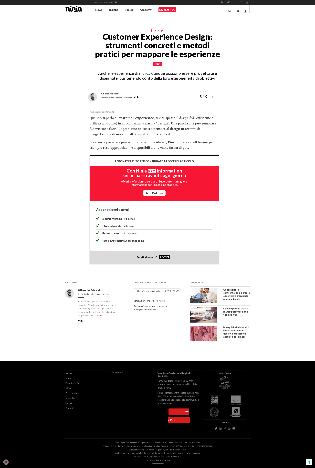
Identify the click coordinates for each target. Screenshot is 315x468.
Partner (69, 403)
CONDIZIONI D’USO (157, 457)
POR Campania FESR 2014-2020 (157, 460)
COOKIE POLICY (174, 457)
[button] (214, 96)
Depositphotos (157, 464)
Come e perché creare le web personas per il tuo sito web (235, 311)
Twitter (161, 300)
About (68, 378)
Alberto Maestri (90, 290)
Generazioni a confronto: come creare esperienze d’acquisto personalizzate (236, 294)
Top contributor (73, 393)
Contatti (69, 408)
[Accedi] (246, 9)
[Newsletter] (229, 9)
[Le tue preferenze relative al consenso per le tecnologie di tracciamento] (309, 462)
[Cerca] (238, 9)
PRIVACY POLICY (141, 457)
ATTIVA (152, 193)
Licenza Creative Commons (188, 453)
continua (99, 315)
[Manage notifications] (6, 462)
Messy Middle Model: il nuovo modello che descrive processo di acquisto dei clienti (236, 332)
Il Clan (68, 388)
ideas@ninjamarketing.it (145, 309)
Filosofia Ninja (72, 383)
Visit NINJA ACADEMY (103, 2)
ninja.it (120, 372)
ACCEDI (164, 257)
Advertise (70, 398)
